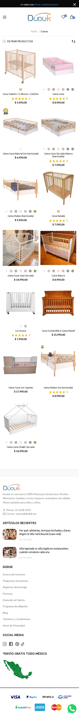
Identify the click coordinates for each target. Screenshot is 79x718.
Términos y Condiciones (16, 619)
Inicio (34, 31)
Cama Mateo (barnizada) (21, 216)
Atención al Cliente (14, 600)
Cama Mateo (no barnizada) (58, 387)
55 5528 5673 (23, 510)
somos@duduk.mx (26, 513)
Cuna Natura (58, 275)
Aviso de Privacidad (14, 625)
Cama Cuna (58, 94)
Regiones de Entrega (15, 587)
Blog (5, 612)
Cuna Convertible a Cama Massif (58, 331)
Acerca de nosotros (14, 574)
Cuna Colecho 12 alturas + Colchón (21, 94)
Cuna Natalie (58, 216)
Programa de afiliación (15, 606)
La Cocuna (20, 331)
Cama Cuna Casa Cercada (21, 275)
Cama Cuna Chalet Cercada (21, 447)
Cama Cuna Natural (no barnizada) (21, 153)
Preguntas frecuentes (15, 580)
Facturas (8, 593)
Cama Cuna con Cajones (20, 387)
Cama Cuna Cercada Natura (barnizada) (58, 155)
